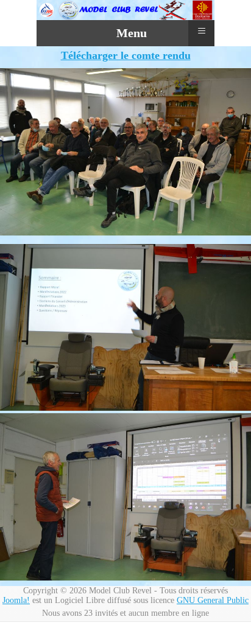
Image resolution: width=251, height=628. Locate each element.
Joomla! (16, 600)
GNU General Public (213, 600)
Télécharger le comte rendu (126, 55)
